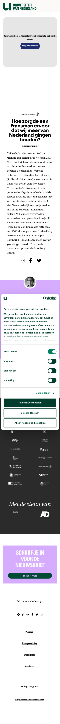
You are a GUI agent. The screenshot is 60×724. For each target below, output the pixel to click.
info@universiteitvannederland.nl (29, 700)
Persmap (29, 632)
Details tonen (43, 393)
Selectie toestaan (30, 412)
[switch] (52, 361)
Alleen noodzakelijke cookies (30, 423)
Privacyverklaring (29, 643)
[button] (52, 5)
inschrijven (30, 575)
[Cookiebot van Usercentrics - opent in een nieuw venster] (43, 298)
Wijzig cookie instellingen (30, 46)
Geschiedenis (29, 146)
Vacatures (29, 666)
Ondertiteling (29, 655)
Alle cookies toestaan (30, 402)
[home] (19, 5)
